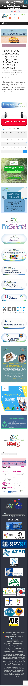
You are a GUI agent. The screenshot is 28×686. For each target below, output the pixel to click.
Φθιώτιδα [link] (8, 76)
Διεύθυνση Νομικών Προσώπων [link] (10, 70)
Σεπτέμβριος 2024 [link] (14, 76)
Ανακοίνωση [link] (10, 77)
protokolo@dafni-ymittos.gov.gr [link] (18, 7)
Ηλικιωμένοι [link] (12, 72)
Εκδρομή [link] (8, 72)
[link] (26, 2)
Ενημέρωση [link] (20, 76)
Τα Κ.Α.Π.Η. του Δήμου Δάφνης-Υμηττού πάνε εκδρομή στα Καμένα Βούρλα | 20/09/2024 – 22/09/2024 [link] (12, 59)
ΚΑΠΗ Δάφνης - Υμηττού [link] (11, 74)
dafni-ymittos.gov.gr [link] (14, 676)
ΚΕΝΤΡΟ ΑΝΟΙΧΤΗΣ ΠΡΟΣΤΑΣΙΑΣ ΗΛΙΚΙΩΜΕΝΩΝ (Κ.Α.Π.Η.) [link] (13, 45)
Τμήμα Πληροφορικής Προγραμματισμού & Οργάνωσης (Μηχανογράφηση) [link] (14, 643)
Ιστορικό (3, 452)
